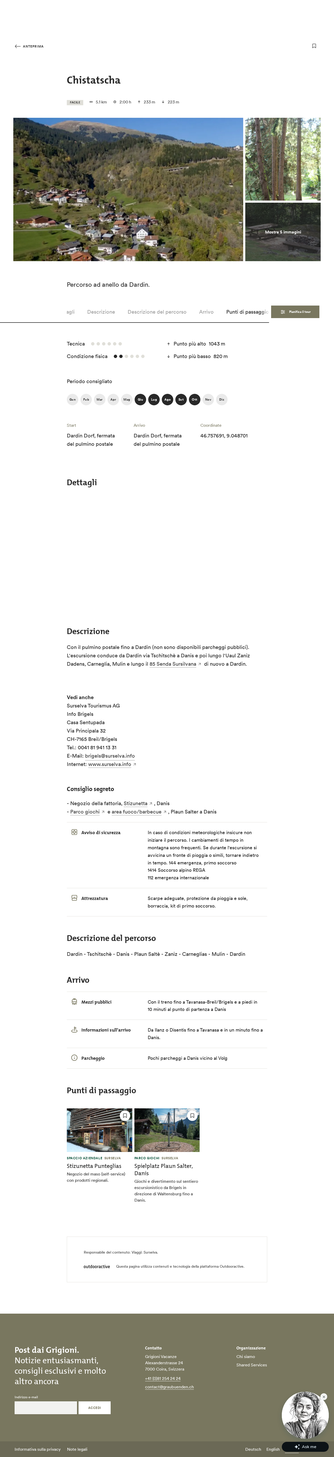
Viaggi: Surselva (144, 1252)
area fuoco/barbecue (137, 811)
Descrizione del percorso (157, 311)
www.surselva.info (109, 764)
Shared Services (251, 1364)
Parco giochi (85, 811)
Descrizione (101, 311)
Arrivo (206, 311)
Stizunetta (135, 803)
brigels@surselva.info (110, 755)
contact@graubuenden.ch (169, 1386)
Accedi (94, 1408)
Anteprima (33, 46)
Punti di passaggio (247, 311)
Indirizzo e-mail (26, 1397)
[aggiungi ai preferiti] (314, 46)
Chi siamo (245, 1356)
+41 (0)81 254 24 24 (163, 1378)
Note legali (77, 1449)
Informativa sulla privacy (38, 1449)
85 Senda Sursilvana (173, 663)
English (273, 1449)
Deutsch (253, 1449)
